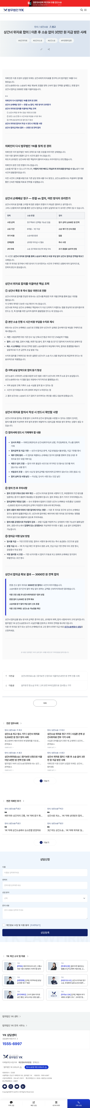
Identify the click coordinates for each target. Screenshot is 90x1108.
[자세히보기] (35, 925)
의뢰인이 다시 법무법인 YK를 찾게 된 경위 (21, 100)
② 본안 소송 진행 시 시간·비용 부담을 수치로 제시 (24, 116)
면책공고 (36, 1062)
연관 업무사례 (12, 723)
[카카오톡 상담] (4, 1086)
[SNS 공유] (49, 49)
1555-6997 (12, 1043)
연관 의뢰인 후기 (13, 801)
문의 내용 (5, 905)
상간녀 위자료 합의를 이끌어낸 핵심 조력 (20, 108)
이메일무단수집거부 (9, 1062)
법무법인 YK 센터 (10, 1016)
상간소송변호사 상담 (72, 626)
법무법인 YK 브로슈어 (11, 1067)
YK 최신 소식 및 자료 (15, 956)
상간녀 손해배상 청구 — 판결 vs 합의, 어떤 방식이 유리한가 (28, 104)
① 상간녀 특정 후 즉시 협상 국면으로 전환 (21, 112)
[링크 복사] (41, 49)
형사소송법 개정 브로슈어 (35, 1067)
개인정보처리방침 (24, 1062)
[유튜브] (17, 1086)
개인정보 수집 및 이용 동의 (17, 925)
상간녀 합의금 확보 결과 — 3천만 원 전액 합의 (23, 127)
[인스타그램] (10, 1086)
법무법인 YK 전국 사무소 (13, 1025)
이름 (4, 867)
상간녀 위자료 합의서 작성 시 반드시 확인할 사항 (23, 123)
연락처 (4, 880)
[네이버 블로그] (23, 1086)
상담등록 (45, 932)
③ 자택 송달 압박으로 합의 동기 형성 (20, 120)
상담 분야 (5, 892)
